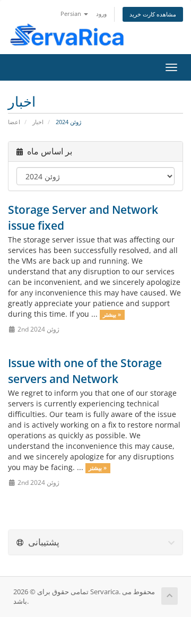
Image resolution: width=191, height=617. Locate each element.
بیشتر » (112, 314)
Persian (71, 14)
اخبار (38, 122)
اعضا (14, 122)
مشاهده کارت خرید (152, 14)
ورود (101, 14)
